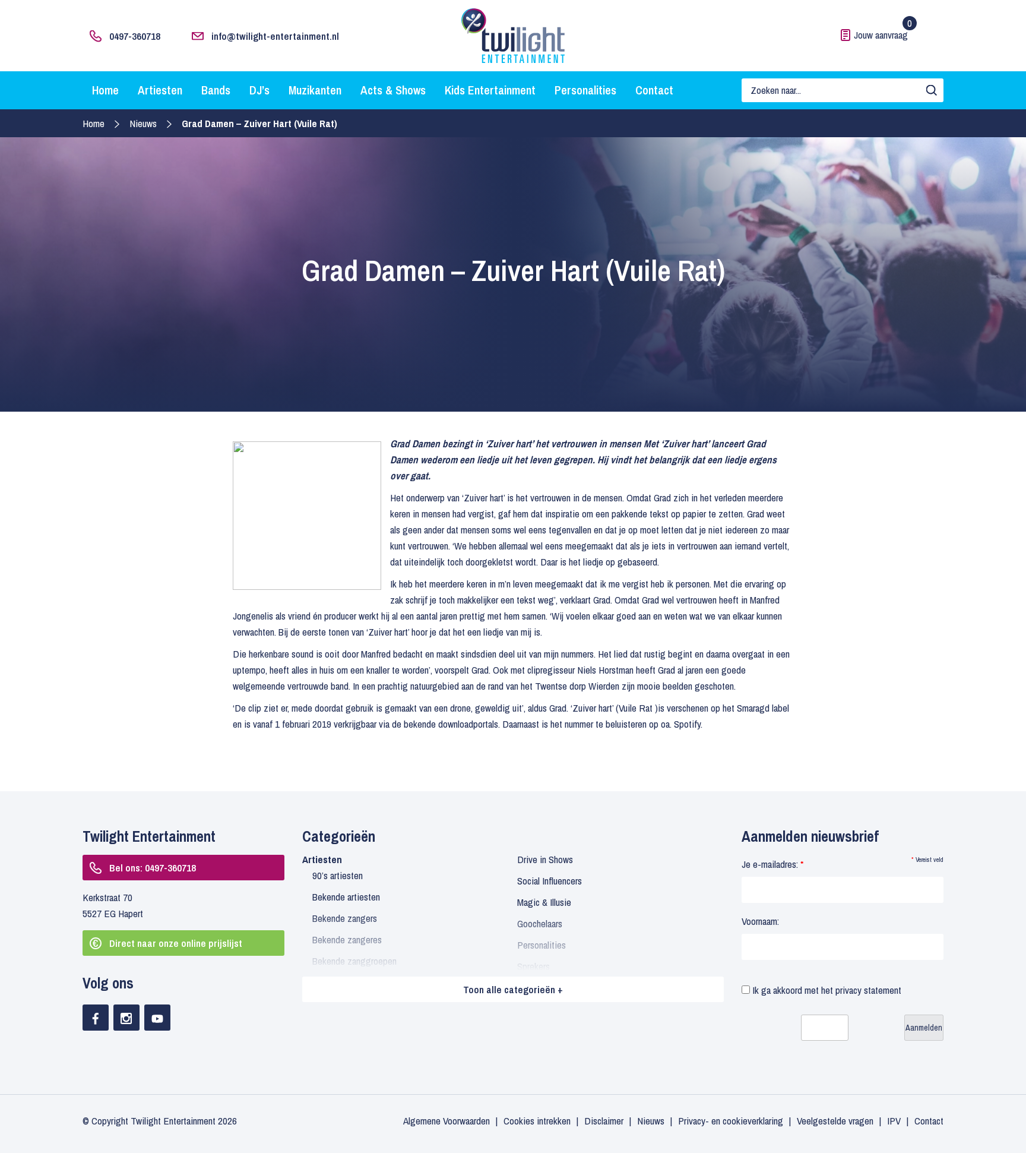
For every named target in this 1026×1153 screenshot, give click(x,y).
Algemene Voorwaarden (446, 1120)
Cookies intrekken (537, 1120)
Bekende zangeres (347, 939)
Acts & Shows (393, 90)
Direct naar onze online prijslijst (175, 943)
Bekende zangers (344, 918)
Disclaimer (603, 1120)
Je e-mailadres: (772, 864)
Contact (654, 90)
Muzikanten (315, 90)
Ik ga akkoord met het (825, 990)
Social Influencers (549, 880)
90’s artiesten (337, 875)
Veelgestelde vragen (835, 1120)
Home (105, 90)
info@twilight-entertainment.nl (275, 36)
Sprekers (533, 966)
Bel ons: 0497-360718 (152, 867)
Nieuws (143, 123)
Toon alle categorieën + (513, 989)
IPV (894, 1120)
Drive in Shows (545, 859)
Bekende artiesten (346, 897)
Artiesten (160, 90)
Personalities (585, 90)
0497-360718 (134, 36)
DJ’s (259, 90)
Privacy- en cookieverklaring (730, 1120)
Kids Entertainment (490, 90)
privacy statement (868, 990)
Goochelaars (539, 923)
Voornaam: (760, 921)
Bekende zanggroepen (354, 961)
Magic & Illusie (544, 902)
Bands (215, 90)
